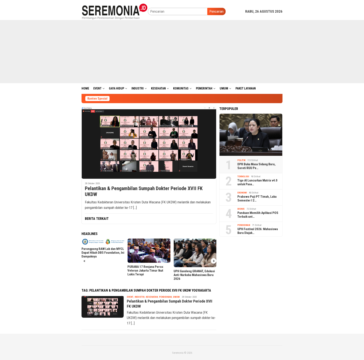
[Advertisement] (182, 51)
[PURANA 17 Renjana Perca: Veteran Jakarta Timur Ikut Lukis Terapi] (148, 251)
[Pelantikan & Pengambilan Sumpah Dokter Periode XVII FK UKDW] (149, 143)
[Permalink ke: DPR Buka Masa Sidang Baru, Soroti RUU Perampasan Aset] (250, 135)
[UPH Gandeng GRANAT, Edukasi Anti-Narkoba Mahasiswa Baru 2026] (195, 253)
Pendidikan (165, 297)
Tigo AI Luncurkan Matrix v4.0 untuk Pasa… (257, 182)
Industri (140, 297)
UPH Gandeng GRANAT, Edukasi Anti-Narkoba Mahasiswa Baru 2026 (194, 275)
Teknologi (243, 176)
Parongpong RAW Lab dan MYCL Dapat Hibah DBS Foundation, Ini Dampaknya (103, 252)
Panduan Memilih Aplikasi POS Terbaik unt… (257, 215)
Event (130, 297)
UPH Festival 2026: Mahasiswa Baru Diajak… (257, 231)
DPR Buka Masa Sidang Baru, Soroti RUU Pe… (256, 166)
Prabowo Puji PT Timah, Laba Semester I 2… (257, 198)
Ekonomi (242, 192)
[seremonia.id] (115, 11)
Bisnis (241, 209)
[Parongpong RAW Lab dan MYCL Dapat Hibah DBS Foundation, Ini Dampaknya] (103, 242)
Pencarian (216, 11)
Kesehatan (152, 297)
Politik (241, 160)
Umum (176, 297)
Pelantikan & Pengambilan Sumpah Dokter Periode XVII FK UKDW (144, 191)
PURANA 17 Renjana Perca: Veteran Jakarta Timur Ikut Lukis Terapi (145, 270)
